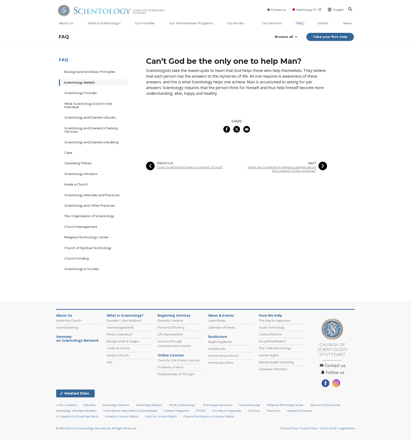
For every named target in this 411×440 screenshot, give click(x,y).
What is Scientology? (104, 23)
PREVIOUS (165, 163)
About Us (66, 23)
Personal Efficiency (171, 327)
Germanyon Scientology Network (77, 338)
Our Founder (145, 23)
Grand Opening (67, 327)
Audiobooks (217, 348)
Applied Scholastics (299, 410)
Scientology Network (116, 405)
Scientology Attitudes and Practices (91, 195)
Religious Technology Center (86, 237)
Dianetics (89, 405)
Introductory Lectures (223, 355)
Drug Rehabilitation (272, 341)
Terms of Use (328, 428)
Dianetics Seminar (170, 320)
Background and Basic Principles (89, 72)
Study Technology (271, 327)
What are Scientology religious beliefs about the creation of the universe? (282, 169)
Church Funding (76, 258)
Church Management (80, 227)
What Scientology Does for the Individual (88, 105)
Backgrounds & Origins (123, 341)
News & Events (221, 315)
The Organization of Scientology (89, 216)
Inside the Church (68, 320)
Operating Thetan (78, 163)
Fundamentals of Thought (176, 374)
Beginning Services (174, 315)
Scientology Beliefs (79, 82)
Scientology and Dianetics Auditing (91, 142)
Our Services (272, 23)
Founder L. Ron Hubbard (124, 320)
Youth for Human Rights (161, 416)
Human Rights (269, 355)
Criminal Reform (270, 334)
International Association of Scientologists (130, 410)
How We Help (270, 315)
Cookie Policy (308, 428)
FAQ (299, 23)
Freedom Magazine (176, 410)
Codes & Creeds (118, 348)
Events (323, 23)
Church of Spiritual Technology (87, 248)
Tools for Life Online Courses (179, 360)
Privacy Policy (289, 428)
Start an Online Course (325, 405)
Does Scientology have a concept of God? (190, 167)
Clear (68, 153)
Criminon (254, 410)
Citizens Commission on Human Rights (209, 416)
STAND (200, 410)
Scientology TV (306, 9)
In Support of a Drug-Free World (77, 416)
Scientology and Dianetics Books (90, 117)
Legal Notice (347, 428)
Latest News (217, 320)
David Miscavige (249, 405)
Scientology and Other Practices (89, 205)
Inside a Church (76, 184)
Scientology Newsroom (217, 405)
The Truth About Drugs (275, 348)
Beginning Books (220, 342)
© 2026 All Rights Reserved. (96, 428)
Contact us (278, 9)
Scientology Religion (149, 405)
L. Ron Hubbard (66, 405)
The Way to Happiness (275, 320)
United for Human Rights (121, 416)
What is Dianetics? (119, 334)
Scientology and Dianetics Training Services (90, 129)
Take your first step (330, 37)
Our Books (236, 23)
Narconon (273, 410)
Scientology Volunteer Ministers (76, 410)
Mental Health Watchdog (276, 362)
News (347, 23)
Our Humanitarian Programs (191, 23)
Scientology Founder (80, 93)
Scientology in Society (81, 269)
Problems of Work (171, 367)
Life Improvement (170, 334)
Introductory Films (221, 362)
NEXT (312, 163)
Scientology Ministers (80, 174)
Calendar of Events (221, 327)
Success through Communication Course (174, 343)
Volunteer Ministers (273, 369)
